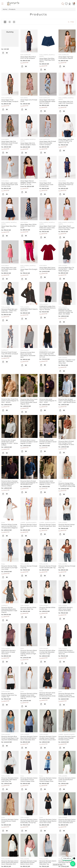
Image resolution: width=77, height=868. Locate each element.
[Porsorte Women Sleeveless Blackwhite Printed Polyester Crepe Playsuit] (10, 591)
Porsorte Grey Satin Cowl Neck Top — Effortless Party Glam (67, 361)
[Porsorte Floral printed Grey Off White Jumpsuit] (10, 336)
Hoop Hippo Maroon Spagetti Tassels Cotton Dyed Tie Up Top (28, 182)
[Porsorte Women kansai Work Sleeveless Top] (67, 508)
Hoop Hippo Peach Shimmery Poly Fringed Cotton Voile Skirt (66, 227)
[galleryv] (14, 22)
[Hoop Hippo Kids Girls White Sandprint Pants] (29, 125)
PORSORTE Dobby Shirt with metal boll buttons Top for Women (47, 307)
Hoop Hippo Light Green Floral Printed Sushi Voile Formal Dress (9, 184)
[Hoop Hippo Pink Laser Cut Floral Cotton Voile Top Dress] (10, 251)
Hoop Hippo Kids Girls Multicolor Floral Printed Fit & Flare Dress (9, 143)
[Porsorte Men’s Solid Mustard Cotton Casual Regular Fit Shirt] (48, 467)
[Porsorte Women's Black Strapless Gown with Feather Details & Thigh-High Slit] (29, 634)
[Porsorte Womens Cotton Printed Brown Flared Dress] (10, 803)
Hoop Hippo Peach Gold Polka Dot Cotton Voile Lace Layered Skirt (47, 227)
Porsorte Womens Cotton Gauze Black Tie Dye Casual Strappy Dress (28, 779)
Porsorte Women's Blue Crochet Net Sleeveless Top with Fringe (47, 652)
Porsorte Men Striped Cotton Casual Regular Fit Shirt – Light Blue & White (67, 400)
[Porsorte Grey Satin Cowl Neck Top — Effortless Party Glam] (67, 340)
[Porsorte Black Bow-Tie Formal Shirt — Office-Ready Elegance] (67, 251)
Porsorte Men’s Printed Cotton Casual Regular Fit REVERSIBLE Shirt (28, 482)
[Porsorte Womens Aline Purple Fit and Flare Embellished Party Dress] (67, 677)
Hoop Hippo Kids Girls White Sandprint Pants (27, 144)
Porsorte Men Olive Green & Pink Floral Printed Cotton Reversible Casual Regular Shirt (28, 401)
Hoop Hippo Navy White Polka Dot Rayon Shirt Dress (28, 226)
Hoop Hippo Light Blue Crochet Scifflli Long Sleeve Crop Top (66, 140)
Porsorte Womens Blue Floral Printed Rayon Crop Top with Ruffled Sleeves (9, 738)
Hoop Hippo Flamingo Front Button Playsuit (66, 57)
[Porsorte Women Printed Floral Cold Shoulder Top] (48, 550)
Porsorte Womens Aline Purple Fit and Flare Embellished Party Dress (67, 695)
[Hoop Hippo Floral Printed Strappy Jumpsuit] (10, 84)
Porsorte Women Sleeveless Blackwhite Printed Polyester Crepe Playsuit (9, 610)
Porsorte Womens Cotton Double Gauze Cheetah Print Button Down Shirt (47, 738)
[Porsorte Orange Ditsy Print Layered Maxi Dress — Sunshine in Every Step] (67, 467)
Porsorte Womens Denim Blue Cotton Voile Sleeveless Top (47, 862)
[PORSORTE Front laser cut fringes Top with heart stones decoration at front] (48, 336)
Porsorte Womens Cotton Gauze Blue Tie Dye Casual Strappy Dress (47, 779)
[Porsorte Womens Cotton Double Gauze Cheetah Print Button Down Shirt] (48, 720)
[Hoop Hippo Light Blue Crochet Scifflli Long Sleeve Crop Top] (67, 125)
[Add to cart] (3, 52)
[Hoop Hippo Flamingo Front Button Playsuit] (67, 41)
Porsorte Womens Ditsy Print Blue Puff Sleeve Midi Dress (66, 862)
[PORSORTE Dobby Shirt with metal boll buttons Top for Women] (48, 292)
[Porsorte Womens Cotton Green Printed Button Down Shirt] (67, 762)
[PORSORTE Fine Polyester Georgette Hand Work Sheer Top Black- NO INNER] (67, 293)
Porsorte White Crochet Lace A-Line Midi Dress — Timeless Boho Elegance (9, 526)
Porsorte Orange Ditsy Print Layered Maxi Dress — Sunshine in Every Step (67, 484)
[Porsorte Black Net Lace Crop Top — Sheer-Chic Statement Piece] (10, 293)
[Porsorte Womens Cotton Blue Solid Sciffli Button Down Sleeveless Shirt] (29, 720)
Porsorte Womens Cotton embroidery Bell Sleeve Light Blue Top (9, 779)
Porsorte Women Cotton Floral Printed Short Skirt (47, 525)
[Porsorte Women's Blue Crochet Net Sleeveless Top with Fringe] (48, 634)
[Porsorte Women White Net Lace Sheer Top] (29, 591)
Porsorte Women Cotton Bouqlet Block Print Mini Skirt (28, 526)
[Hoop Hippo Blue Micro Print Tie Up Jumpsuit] (29, 41)
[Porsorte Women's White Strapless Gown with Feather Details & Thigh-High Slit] (29, 677)
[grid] (5, 22)
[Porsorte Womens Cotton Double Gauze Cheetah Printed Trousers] (67, 720)
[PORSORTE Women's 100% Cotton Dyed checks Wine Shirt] (67, 591)
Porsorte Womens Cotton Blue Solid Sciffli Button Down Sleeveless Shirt (28, 738)
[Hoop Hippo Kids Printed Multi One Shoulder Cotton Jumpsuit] (48, 125)
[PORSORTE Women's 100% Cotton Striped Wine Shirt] (10, 634)
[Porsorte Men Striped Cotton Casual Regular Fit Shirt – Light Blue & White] (67, 385)
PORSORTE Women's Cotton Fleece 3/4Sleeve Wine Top (66, 652)
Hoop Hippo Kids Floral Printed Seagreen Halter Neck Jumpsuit (47, 101)
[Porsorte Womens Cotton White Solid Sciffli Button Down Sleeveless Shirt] (67, 803)
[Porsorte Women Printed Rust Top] (67, 550)
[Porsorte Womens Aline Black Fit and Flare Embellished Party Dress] (48, 677)
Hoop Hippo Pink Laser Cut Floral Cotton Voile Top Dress (8, 269)
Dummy (10, 32)
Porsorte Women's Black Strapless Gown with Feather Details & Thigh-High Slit (28, 653)
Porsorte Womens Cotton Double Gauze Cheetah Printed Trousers (67, 738)
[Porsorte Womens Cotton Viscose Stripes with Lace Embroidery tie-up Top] (29, 803)
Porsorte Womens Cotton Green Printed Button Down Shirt (67, 779)
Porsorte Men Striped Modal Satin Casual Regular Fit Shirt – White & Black (9, 442)
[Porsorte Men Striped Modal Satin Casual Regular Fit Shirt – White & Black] (10, 426)
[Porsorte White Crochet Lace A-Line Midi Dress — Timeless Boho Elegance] (10, 508)
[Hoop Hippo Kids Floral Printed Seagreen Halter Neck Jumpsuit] (48, 84)
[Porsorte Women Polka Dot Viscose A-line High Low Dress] (10, 550)
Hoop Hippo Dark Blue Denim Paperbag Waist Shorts (47, 60)
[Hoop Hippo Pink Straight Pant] (29, 251)
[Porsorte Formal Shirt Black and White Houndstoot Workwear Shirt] (29, 336)
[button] (3, 4)
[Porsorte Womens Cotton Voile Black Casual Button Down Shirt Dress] (48, 803)
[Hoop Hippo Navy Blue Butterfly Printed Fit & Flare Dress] (67, 167)
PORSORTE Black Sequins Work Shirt (29, 310)
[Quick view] (7, 52)
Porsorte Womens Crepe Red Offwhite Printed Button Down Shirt (28, 862)
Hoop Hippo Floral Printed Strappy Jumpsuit (9, 100)
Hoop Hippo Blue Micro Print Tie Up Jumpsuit (28, 57)
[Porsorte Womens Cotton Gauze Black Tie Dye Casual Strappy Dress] (29, 762)
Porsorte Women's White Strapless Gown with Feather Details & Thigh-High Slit (28, 696)
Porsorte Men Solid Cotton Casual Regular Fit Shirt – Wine (47, 400)
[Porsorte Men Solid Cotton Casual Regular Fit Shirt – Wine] (48, 385)
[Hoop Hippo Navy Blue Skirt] (10, 208)
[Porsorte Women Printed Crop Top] (29, 550)
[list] (9, 22)
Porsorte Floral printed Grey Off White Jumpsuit (9, 353)
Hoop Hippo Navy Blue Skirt (8, 227)
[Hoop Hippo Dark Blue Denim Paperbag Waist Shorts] (48, 41)
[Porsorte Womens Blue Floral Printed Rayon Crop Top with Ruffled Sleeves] (10, 720)
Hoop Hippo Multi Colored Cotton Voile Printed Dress (46, 184)
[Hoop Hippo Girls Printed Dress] (29, 84)
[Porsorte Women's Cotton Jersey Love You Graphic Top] (10, 677)
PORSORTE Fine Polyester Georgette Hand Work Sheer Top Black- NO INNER (66, 311)
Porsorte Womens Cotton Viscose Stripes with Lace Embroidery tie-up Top (28, 821)
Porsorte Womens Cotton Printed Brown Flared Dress (9, 821)
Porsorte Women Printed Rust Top (67, 566)
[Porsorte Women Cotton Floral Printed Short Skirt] (48, 508)
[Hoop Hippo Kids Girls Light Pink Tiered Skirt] (67, 84)
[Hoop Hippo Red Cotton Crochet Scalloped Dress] (48, 251)
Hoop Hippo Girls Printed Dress (28, 100)
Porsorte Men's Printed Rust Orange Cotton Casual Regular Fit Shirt (66, 442)
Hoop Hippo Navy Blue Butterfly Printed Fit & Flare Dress (66, 184)
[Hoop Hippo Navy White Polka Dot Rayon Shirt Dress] (29, 208)
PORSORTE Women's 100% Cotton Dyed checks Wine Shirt (66, 609)
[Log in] (70, 4)
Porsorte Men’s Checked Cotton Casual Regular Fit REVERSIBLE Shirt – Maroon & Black (9, 483)
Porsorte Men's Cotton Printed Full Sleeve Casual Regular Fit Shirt (28, 441)
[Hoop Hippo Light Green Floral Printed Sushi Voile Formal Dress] (10, 167)
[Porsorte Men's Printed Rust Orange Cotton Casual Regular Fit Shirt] (67, 427)
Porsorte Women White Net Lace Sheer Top (28, 608)
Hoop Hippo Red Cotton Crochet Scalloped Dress (47, 268)
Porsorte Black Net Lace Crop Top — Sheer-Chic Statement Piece (9, 310)
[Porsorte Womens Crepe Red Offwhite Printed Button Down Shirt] (29, 845)
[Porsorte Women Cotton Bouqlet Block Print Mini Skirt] (29, 508)
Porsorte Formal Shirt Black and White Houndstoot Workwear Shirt (27, 354)
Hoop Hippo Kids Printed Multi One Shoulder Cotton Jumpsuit (47, 143)
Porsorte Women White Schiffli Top (47, 608)
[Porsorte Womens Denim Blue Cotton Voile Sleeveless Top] (48, 845)
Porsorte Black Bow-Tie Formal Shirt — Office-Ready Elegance (66, 269)
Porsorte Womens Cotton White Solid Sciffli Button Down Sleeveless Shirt (67, 821)
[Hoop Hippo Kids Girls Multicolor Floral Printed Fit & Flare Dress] (10, 125)
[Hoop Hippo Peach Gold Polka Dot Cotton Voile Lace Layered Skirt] (48, 208)
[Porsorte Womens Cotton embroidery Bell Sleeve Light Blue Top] (10, 762)
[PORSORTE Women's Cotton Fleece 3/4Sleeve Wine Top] (67, 634)
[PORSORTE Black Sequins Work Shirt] (29, 293)
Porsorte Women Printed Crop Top (28, 566)
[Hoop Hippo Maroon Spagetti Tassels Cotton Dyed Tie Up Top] (29, 167)
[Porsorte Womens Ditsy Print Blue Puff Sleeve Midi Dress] (67, 845)
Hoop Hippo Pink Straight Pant (28, 270)
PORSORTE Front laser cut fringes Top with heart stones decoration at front (47, 354)
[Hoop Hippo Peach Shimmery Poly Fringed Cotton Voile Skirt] (67, 208)
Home (5, 9)
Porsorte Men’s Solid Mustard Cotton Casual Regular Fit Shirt (47, 482)
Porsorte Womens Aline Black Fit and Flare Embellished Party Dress (47, 694)
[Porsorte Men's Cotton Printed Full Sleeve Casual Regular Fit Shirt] (29, 426)
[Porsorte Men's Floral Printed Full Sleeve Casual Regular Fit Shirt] (48, 426)
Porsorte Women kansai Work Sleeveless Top (67, 525)
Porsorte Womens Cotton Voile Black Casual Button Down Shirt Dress (47, 821)
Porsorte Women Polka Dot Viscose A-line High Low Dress (9, 567)
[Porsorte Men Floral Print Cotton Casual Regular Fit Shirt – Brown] (10, 385)
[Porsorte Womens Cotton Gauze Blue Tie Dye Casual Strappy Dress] (48, 762)
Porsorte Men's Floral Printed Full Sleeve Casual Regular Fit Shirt (47, 441)
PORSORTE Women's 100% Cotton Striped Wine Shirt (8, 652)
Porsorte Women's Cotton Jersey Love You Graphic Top (9, 695)
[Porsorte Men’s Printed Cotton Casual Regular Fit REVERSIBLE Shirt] (29, 467)
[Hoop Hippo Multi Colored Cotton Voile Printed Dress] (48, 167)
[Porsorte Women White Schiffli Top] (48, 591)
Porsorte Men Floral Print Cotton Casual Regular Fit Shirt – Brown (9, 400)
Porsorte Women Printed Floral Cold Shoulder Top (47, 566)
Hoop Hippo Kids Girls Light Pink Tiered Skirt (66, 102)
